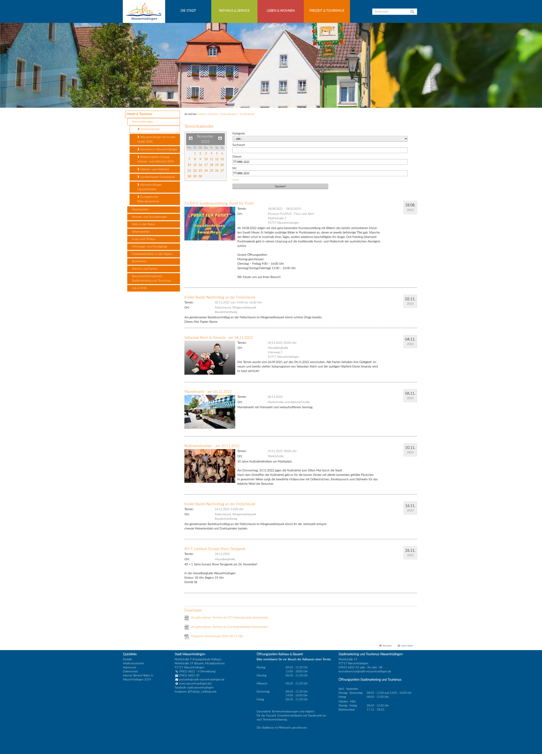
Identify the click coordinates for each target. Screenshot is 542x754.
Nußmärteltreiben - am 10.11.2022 (212, 446)
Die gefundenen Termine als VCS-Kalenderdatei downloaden (229, 617)
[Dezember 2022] (220, 139)
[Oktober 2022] (190, 139)
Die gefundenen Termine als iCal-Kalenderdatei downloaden (229, 627)
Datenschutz (130, 671)
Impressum (129, 667)
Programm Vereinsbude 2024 (217, 636)
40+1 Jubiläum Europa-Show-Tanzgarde (215, 549)
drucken (387, 646)
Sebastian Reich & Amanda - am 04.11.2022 (218, 337)
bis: (234, 168)
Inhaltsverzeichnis (133, 663)
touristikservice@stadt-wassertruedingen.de (365, 671)
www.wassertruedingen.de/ (195, 683)
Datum (236, 156)
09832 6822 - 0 (189, 671)
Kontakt (127, 659)
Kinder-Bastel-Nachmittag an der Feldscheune (219, 297)
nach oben (407, 646)
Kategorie (238, 133)
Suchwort (238, 145)
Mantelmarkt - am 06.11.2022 (208, 392)
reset (235, 179)
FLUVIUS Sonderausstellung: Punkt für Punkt (219, 203)
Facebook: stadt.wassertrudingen (194, 687)
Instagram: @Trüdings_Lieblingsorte (196, 691)
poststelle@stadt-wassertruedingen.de (201, 679)
